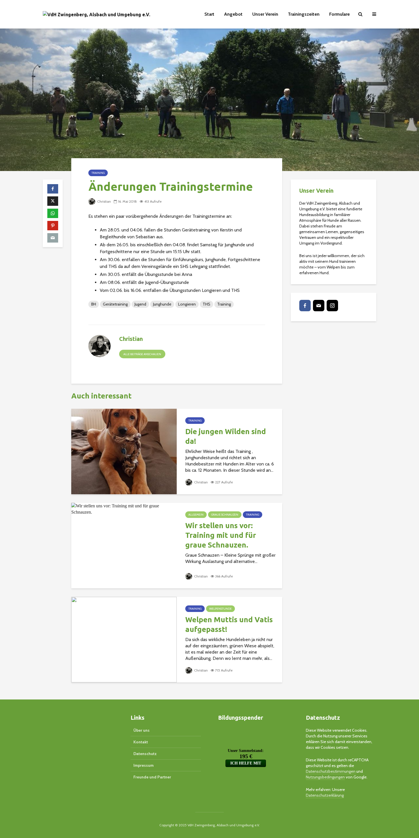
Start (209, 14)
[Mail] (318, 305)
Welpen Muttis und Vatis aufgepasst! (229, 624)
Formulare (339, 14)
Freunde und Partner (152, 777)
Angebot (233, 14)
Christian (103, 201)
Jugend (140, 304)
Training (98, 173)
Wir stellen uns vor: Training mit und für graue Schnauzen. (220, 535)
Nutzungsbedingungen (325, 777)
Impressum (143, 765)
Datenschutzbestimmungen (331, 771)
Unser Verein (265, 14)
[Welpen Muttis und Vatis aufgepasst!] (124, 639)
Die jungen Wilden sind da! (225, 436)
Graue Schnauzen (224, 514)
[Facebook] (305, 305)
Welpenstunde (220, 609)
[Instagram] (332, 305)
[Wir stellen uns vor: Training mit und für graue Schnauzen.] (124, 508)
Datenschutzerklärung (325, 795)
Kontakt (140, 742)
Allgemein (196, 514)
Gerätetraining (115, 304)
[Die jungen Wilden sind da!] (124, 451)
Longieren (187, 304)
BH (93, 304)
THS (206, 304)
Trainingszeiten (304, 14)
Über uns (141, 730)
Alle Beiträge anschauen (142, 354)
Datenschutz (145, 753)
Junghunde (162, 304)
